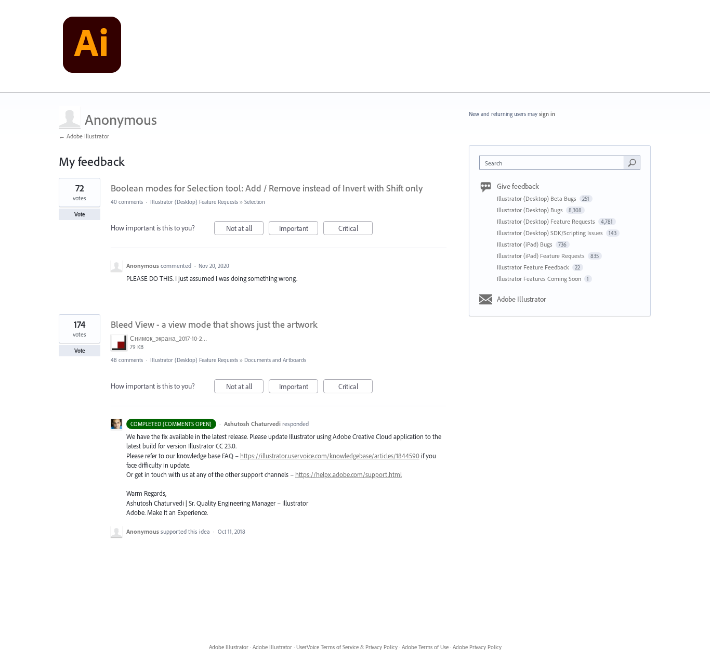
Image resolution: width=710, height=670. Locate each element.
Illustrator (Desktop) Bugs (530, 210)
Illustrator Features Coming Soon (540, 278)
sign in (547, 114)
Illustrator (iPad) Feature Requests (541, 256)
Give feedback (518, 186)
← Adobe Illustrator (84, 136)
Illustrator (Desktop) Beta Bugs (537, 198)
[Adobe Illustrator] (92, 46)
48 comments (127, 360)
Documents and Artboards (275, 360)
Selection (254, 201)
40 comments (127, 201)
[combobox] (554, 162)
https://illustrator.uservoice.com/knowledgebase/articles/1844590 (329, 456)
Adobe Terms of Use (425, 647)
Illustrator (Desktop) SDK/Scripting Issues (550, 233)
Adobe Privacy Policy (477, 647)
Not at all (245, 229)
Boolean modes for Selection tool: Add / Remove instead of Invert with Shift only (267, 188)
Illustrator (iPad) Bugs (525, 244)
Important (298, 229)
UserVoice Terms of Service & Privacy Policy (347, 647)
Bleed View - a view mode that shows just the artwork (214, 324)
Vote (79, 214)
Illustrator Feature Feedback (534, 267)
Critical (355, 229)
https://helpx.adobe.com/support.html (348, 474)
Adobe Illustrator (521, 299)
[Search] (632, 162)
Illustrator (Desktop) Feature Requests (194, 201)
